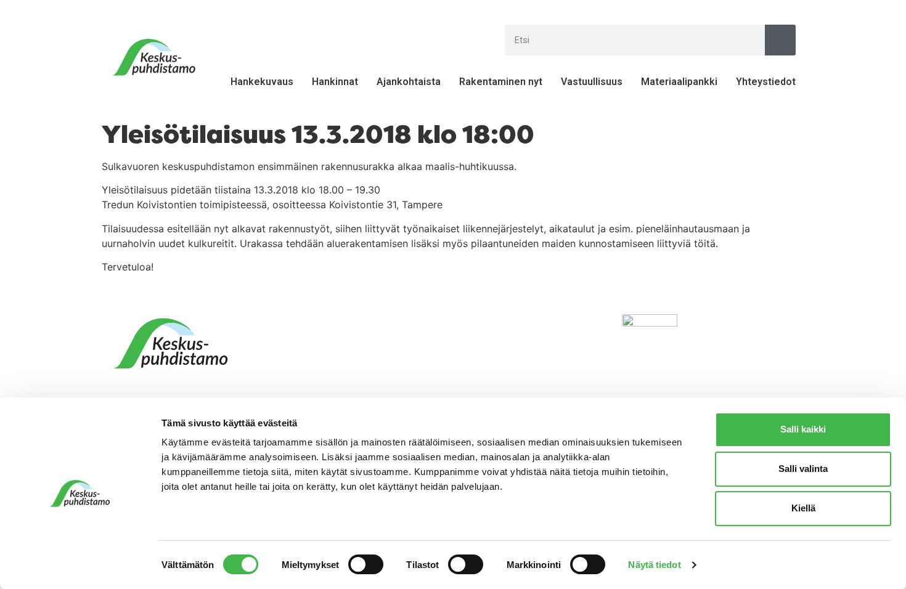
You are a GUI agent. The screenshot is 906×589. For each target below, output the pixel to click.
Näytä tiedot (654, 564)
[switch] (365, 564)
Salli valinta (803, 468)
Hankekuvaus (262, 81)
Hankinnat (335, 81)
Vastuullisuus (591, 81)
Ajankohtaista (409, 81)
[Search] (780, 40)
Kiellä (803, 508)
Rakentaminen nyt (500, 81)
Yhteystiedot (766, 81)
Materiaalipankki (679, 81)
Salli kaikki (803, 429)
